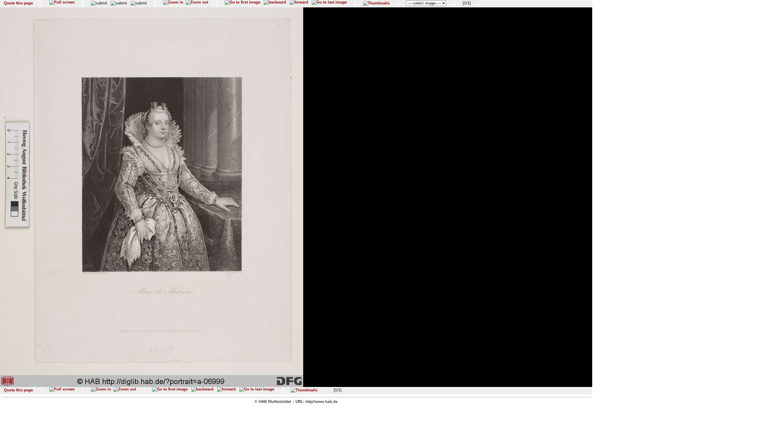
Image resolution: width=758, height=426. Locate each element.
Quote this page (18, 3)
